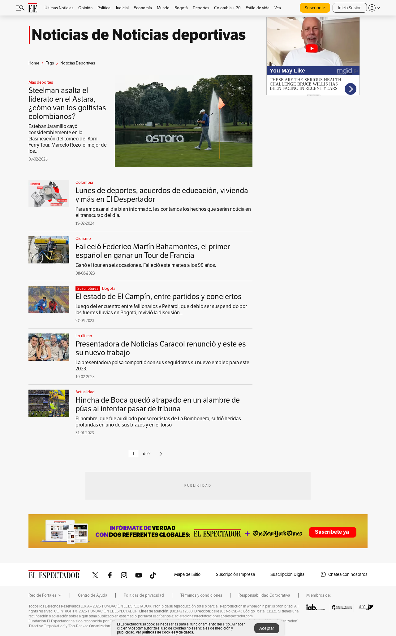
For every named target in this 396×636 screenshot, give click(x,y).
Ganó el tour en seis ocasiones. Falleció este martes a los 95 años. (145, 265)
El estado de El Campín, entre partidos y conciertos (158, 296)
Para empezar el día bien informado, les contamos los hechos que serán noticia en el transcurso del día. (163, 212)
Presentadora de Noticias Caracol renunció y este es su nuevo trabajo (160, 348)
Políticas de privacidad (144, 595)
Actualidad (85, 392)
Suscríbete (315, 8)
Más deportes (40, 82)
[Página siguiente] (161, 456)
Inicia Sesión (350, 8)
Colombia (84, 182)
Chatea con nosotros (348, 574)
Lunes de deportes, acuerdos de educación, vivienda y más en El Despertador (161, 195)
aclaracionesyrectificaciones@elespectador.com (214, 616)
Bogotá (108, 288)
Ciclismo (83, 238)
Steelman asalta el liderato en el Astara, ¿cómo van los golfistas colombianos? (67, 103)
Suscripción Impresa (235, 574)
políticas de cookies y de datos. (168, 632)
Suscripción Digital (287, 574)
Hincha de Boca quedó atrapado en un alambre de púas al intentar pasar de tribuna (157, 404)
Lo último (83, 335)
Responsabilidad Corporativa (264, 595)
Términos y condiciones (201, 595)
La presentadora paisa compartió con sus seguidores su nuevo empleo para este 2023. (162, 365)
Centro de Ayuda (92, 595)
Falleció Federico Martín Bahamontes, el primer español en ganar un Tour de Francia (152, 251)
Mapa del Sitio (187, 574)
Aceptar (266, 628)
